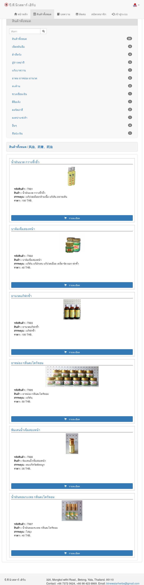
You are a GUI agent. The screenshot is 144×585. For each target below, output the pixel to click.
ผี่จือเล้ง (71, 102)
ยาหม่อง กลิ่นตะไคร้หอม (27, 363)
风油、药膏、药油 (41, 147)
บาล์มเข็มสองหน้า (23, 229)
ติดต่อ (82, 14)
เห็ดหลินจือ (71, 46)
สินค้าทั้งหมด (43, 14)
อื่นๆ (71, 125)
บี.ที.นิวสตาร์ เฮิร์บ (22, 4)
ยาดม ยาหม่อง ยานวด (71, 78)
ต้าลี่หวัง (71, 54)
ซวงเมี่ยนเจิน (71, 94)
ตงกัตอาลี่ (71, 110)
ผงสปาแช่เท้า (71, 117)
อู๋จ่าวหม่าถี (71, 62)
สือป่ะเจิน (71, 133)
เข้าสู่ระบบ (121, 14)
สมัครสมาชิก (98, 14)
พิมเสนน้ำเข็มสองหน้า (25, 430)
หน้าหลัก (22, 14)
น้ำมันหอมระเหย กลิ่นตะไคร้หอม (33, 497)
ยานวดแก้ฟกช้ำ (21, 296)
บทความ (65, 14)
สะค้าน (71, 86)
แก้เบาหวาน (71, 70)
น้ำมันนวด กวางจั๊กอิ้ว (25, 162)
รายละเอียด (73, 218)
